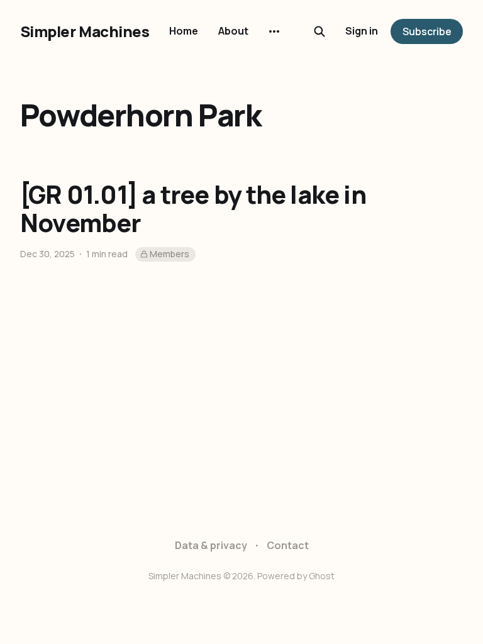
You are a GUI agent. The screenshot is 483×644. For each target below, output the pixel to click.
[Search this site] (319, 31)
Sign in (361, 31)
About (233, 31)
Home (183, 31)
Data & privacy (211, 545)
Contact (288, 545)
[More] (274, 31)
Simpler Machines (84, 31)
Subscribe (427, 31)
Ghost (322, 576)
